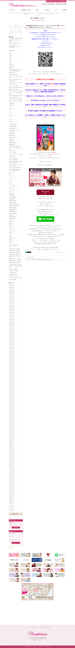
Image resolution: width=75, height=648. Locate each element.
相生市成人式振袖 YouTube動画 (14, 252)
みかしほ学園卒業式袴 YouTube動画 (15, 264)
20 (17, 31)
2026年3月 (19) (11, 292)
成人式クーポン (11, 64)
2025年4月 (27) (11, 312)
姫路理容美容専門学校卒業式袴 (14, 204)
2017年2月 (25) (11, 487)
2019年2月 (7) (11, 444)
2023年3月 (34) (11, 357)
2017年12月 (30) (11, 469)
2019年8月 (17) (11, 433)
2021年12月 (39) (11, 383)
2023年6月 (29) (11, 351)
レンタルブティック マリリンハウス (51, 252)
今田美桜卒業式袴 (12, 144)
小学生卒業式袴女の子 (12, 216)
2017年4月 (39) (11, 483)
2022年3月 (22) (11, 378)
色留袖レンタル (11, 225)
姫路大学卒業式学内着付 (13, 142)
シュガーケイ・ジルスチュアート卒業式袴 (15, 154)
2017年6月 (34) (11, 480)
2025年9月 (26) (11, 303)
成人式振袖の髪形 (12, 128)
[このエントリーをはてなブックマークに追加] (25, 252)
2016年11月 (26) (11, 492)
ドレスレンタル (11, 229)
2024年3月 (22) (11, 335)
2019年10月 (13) (11, 430)
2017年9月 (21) (11, 474)
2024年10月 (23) (11, 323)
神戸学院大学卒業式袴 (12, 207)
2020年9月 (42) (11, 410)
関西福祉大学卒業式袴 (12, 202)
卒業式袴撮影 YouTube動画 (13, 276)
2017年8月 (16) (11, 476)
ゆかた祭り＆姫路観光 (12, 279)
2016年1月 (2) (11, 505)
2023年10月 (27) (11, 344)
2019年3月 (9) (11, 442)
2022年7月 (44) (11, 371)
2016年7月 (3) (11, 499)
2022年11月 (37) (11, 364)
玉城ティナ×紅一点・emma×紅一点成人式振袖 (15, 77)
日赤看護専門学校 (12, 211)
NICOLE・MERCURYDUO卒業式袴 (14, 167)
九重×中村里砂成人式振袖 (13, 74)
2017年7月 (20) (11, 478)
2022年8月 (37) (11, 369)
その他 (10, 243)
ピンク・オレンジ (12, 184)
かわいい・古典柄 (12, 172)
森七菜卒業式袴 (11, 140)
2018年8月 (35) (11, 455)
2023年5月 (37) (11, 353)
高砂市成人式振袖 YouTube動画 (14, 248)
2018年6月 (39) (11, 458)
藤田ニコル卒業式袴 (12, 150)
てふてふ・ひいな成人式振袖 (13, 85)
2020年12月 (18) (11, 405)
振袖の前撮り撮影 (12, 131)
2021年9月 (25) (11, 389)
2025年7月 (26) (11, 307)
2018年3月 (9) (11, 464)
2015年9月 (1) (11, 510)
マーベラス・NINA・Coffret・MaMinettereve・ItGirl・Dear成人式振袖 (15, 98)
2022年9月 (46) (11, 367)
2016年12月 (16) (11, 490)
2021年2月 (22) (11, 401)
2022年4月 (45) (11, 376)
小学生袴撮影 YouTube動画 (13, 270)
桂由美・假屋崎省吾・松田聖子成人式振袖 (15, 95)
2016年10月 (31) (11, 494)
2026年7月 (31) (11, 285)
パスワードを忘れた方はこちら (13, 539)
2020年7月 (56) (11, 414)
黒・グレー (11, 182)
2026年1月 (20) (11, 296)
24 (12, 32)
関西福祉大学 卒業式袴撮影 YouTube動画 (15, 267)
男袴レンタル (11, 220)
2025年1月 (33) (11, 317)
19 (15, 31)
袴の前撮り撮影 (11, 195)
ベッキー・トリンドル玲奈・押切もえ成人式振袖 (15, 93)
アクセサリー (11, 55)
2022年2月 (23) (11, 380)
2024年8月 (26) (11, 326)
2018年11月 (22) (11, 449)
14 (19, 30)
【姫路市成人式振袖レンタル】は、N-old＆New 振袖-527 (15, 47)
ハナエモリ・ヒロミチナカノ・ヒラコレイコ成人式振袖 (15, 103)
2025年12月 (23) (11, 298)
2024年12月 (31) (11, 319)
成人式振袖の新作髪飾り (13, 126)
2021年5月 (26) (11, 396)
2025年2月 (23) (11, 316)
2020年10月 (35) (11, 408)
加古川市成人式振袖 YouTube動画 (14, 250)
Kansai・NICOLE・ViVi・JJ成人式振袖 (15, 100)
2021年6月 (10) (11, 394)
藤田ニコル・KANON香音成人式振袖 (15, 79)
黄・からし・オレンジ (12, 119)
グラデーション (11, 191)
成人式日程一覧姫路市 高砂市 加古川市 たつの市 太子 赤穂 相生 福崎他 (15, 70)
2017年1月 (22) (11, 489)
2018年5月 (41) (11, 460)
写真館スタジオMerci (12, 238)
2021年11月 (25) (11, 385)
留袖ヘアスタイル (12, 227)
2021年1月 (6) (11, 403)
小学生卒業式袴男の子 (12, 218)
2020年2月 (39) (11, 423)
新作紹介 (10, 57)
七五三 (10, 234)
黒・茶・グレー (11, 115)
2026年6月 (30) (11, 287)
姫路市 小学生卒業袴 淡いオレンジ (15, 42)
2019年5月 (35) (11, 439)
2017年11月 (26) (11, 471)
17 (12, 31)
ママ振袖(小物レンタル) (13, 137)
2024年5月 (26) (11, 332)
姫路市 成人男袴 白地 (13, 44)
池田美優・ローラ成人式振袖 (13, 89)
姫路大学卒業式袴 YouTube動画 (14, 262)
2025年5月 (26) (11, 310)
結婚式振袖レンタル (12, 135)
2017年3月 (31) (11, 485)
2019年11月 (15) (11, 428)
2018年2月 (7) (11, 465)
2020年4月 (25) (11, 419)
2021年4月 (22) (11, 398)
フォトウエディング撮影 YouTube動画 (15, 277)
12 (15, 30)
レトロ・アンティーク (12, 177)
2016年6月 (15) (11, 501)
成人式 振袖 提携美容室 (13, 245)
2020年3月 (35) (11, 421)
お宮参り (10, 236)
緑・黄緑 (10, 121)
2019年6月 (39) (11, 437)
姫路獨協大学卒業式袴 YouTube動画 (15, 260)
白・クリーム (11, 114)
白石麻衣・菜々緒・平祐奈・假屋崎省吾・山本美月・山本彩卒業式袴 (15, 162)
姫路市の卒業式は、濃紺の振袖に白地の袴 (15, 38)
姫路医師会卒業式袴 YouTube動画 (14, 258)
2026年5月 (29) (11, 289)
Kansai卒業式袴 (11, 156)
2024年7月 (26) (11, 328)
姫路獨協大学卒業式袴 (12, 200)
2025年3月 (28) (11, 314)
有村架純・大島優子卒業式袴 (13, 159)
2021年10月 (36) (11, 387)
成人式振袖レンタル (12, 72)
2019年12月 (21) (11, 426)
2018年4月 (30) (11, 462)
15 (21, 30)
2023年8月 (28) (11, 348)
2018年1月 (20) (11, 467)
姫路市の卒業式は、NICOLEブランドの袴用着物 (15, 41)
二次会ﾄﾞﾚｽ (11, 241)
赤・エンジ (11, 112)
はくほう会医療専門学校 (13, 213)
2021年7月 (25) (11, 392)
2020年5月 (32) (11, 417)
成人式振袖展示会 (12, 133)
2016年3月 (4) (11, 503)
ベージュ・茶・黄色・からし (13, 186)
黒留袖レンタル (11, 223)
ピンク (10, 117)
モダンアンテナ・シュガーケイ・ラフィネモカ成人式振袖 (15, 83)
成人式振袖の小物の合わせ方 (13, 130)
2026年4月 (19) (11, 291)
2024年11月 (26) (11, 321)
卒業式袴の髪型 (11, 193)
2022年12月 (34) (11, 362)
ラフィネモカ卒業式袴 (12, 152)
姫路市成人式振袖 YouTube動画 (14, 254)
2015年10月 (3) (11, 508)
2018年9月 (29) (11, 453)
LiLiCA (10, 60)
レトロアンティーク (12, 108)
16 (10, 31)
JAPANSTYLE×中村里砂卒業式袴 (14, 146)
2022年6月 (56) (11, 373)
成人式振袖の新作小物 (12, 124)
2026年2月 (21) (11, 294)
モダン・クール (11, 175)
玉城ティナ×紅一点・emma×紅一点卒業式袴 (15, 148)
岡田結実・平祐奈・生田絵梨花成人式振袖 (15, 87)
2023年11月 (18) (11, 342)
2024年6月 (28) (11, 330)
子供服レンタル (11, 232)
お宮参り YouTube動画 (12, 274)
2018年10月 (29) (11, 451)
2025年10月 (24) (11, 301)
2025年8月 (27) (11, 305)
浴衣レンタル (11, 59)
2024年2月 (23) (11, 337)
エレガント (11, 110)
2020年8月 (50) (11, 412)
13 (17, 30)
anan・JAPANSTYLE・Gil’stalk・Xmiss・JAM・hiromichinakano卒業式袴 (15, 170)
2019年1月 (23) (11, 446)
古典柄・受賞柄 (11, 105)
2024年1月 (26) (11, 339)
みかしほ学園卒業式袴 (12, 197)
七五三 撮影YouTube (12, 272)
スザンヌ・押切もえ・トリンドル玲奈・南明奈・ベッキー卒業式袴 (15, 165)
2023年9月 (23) (11, 346)
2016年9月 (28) (11, 496)
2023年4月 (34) (11, 355)
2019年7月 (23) (11, 435)
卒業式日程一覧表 (12, 66)
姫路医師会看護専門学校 (13, 209)
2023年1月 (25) (11, 360)
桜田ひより (11, 53)
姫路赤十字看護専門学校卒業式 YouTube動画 (15, 257)
